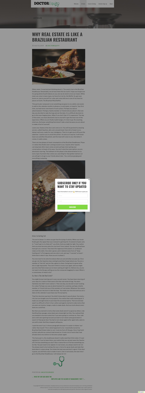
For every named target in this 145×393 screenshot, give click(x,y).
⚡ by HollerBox (72, 213)
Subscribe (72, 207)
